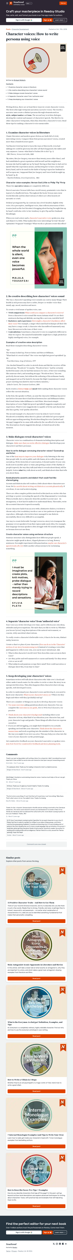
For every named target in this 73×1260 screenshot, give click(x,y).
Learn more (59, 20)
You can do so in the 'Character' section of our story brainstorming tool (35, 645)
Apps (28, 3)
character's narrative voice (41, 218)
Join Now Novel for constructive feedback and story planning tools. (33, 744)
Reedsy (15, 1247)
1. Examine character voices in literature (22, 87)
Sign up (46, 20)
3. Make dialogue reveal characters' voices (23, 93)
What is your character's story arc (37, 695)
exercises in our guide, (28, 707)
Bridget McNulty (20, 80)
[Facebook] (63, 1244)
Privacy (14, 1251)
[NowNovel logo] (11, 3)
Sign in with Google (23, 20)
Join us (63, 3)
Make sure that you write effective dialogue (31, 443)
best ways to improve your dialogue (29, 456)
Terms (8, 1251)
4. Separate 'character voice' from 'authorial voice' (25, 96)
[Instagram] (57, 1244)
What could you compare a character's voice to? (44, 312)
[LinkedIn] (60, 1244)
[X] (54, 1244)
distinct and (25, 389)
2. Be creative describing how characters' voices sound (27, 90)
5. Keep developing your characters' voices (23, 99)
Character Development (20, 29)
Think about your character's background (25, 715)
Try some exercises (16, 705)
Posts (8, 29)
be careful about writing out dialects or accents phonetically (38, 486)
